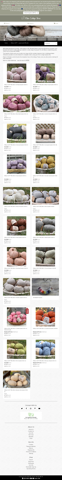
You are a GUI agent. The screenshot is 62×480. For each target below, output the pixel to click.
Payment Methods (31, 446)
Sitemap (31, 453)
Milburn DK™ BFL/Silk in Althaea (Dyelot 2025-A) (15, 84)
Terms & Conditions (31, 451)
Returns (31, 448)
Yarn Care (31, 435)
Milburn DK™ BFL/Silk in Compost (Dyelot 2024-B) (45, 144)
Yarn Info (31, 433)
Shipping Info (31, 450)
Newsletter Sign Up (31, 467)
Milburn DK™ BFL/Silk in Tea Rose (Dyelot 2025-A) (16, 268)
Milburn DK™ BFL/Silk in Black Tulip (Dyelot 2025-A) (45, 84)
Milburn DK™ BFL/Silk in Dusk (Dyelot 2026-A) (15, 175)
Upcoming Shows (31, 468)
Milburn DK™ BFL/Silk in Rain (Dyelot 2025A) (43, 206)
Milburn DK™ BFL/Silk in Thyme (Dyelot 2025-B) (44, 268)
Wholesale (31, 463)
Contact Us (31, 431)
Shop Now (31, 461)
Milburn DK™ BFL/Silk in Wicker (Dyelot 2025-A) (15, 297)
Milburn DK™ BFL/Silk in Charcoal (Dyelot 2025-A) (16, 144)
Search (31, 459)
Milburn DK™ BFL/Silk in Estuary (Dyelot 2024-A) (44, 360)
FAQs (31, 438)
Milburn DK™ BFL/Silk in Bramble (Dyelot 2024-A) (16, 114)
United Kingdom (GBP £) (30, 13)
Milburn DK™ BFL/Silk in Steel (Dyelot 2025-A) (44, 237)
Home (6, 43)
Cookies (31, 444)
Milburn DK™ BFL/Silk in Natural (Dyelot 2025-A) (15, 206)
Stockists (31, 436)
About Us (31, 429)
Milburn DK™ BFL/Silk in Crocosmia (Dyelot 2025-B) (45, 328)
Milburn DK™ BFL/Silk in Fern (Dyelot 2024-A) (15, 360)
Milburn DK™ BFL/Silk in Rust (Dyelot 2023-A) (15, 237)
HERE (17, 51)
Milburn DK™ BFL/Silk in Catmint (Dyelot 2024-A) (45, 114)
